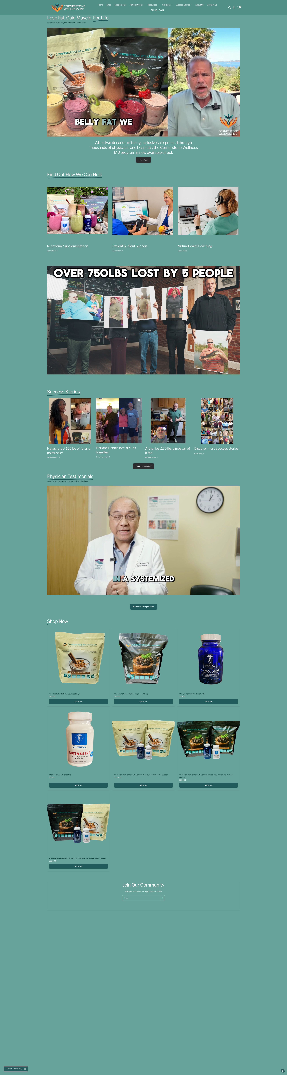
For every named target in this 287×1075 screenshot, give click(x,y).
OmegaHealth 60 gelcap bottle (192, 694)
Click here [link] (198, 454)
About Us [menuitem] (199, 5)
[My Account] (234, 7)
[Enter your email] (162, 898)
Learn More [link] (51, 251)
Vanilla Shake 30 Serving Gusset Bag (64, 694)
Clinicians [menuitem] (166, 5)
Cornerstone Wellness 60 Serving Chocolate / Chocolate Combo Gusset (206, 776)
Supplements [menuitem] (120, 5)
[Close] (25, 1069)
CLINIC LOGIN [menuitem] (157, 10)
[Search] (229, 7)
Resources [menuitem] (152, 5)
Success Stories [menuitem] (183, 5)
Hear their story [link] (102, 457)
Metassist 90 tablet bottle (60, 775)
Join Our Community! (14, 1069)
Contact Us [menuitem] (212, 5)
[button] (283, 1071)
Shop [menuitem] (109, 5)
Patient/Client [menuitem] (136, 5)
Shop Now (143, 160)
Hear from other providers (143, 607)
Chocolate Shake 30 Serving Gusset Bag (131, 694)
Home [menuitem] (100, 5)
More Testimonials (143, 466)
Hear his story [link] (150, 457)
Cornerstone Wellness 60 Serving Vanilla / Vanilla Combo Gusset (141, 775)
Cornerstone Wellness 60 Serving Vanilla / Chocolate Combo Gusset (77, 858)
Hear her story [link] (52, 457)
